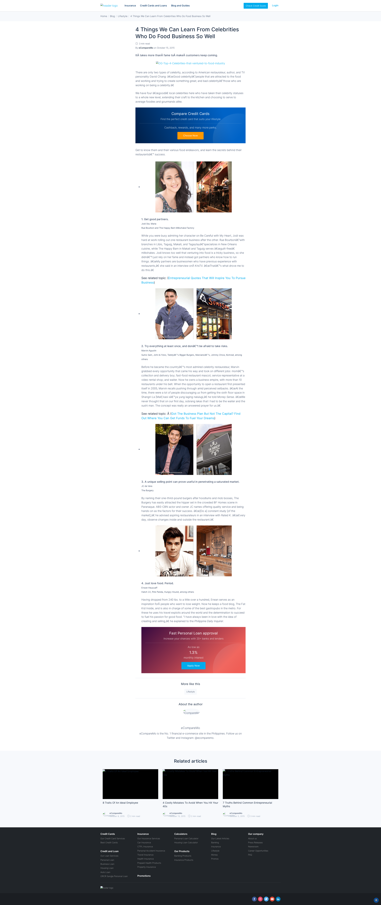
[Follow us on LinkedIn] (278, 899)
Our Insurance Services (148, 838)
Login (275, 5)
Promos (214, 858)
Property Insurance (146, 867)
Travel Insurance (145, 854)
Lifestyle (190, 691)
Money (214, 854)
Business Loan (107, 864)
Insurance (130, 5)
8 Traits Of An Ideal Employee (120, 802)
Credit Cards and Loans (153, 5)
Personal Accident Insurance (151, 850)
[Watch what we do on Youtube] (272, 899)
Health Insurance (145, 858)
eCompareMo (190, 728)
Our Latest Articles (220, 838)
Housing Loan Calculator (186, 842)
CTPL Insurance (145, 846)
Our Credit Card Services (112, 838)
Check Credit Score (256, 5)
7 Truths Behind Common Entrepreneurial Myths (247, 804)
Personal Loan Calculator (186, 838)
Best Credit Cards (109, 842)
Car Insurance (144, 842)
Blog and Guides (180, 5)
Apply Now (193, 665)
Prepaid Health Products (149, 863)
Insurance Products (183, 860)
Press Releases (255, 842)
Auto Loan (105, 872)
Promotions (144, 875)
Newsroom (253, 846)
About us (252, 838)
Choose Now (190, 135)
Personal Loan (107, 860)
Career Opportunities (258, 850)
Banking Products (182, 855)
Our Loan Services (109, 855)
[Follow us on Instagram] (260, 899)
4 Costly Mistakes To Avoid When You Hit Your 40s (190, 804)
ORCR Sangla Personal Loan (114, 876)
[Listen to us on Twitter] (266, 899)
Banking (215, 842)
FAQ (250, 854)
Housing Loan (107, 868)
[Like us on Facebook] (254, 899)
